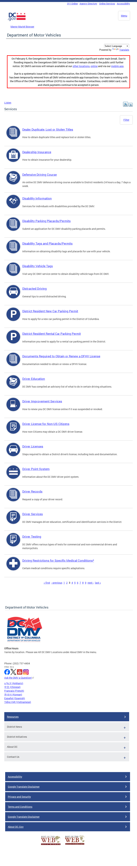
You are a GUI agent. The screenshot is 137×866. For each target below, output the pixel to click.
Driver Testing (31, 536)
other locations (81, 66)
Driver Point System (36, 469)
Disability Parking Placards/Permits (46, 221)
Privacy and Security (19, 796)
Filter (126, 119)
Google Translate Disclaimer (24, 786)
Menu (124, 15)
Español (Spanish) (14, 698)
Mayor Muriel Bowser (22, 26)
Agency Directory (88, 3)
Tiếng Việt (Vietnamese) (17, 702)
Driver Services (32, 514)
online (94, 66)
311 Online (72, 3)
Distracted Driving (34, 288)
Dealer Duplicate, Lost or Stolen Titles (47, 129)
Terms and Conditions (20, 806)
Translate (124, 49)
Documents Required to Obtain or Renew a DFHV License (61, 356)
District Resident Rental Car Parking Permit (51, 334)
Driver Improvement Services (42, 401)
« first (47, 582)
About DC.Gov (16, 826)
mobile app (117, 66)
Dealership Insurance (36, 152)
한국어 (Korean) (13, 694)
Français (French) (14, 690)
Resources (13, 716)
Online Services (107, 3)
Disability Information (37, 198)
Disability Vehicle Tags (37, 266)
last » (98, 582)
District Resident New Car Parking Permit (50, 311)
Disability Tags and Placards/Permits (47, 243)
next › (91, 582)
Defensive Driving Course (39, 174)
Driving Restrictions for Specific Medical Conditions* (58, 560)
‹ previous (56, 582)
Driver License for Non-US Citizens (45, 424)
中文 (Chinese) (12, 687)
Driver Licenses (32, 446)
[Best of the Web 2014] (50, 845)
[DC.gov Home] (17, 20)
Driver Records (32, 491)
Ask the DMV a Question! (18, 677)
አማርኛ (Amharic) (13, 683)
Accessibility (123, 3)
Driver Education (33, 379)
